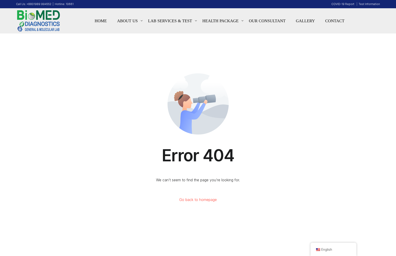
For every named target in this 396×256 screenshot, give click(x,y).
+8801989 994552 (39, 4)
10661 (70, 4)
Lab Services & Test (170, 21)
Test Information (369, 4)
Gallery (305, 21)
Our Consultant (267, 21)
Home (101, 21)
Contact (334, 21)
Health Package (220, 21)
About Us (127, 21)
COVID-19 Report (342, 4)
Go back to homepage (198, 199)
